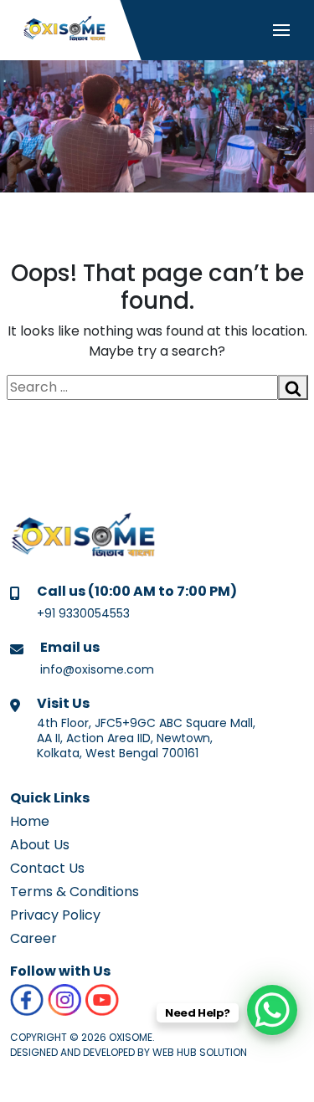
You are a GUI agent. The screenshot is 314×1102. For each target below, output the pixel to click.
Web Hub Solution (199, 1052)
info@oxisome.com (97, 669)
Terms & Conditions (74, 891)
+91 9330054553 (83, 613)
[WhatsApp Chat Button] (272, 1010)
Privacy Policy (55, 915)
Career (33, 938)
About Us (39, 844)
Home (29, 821)
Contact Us (47, 868)
